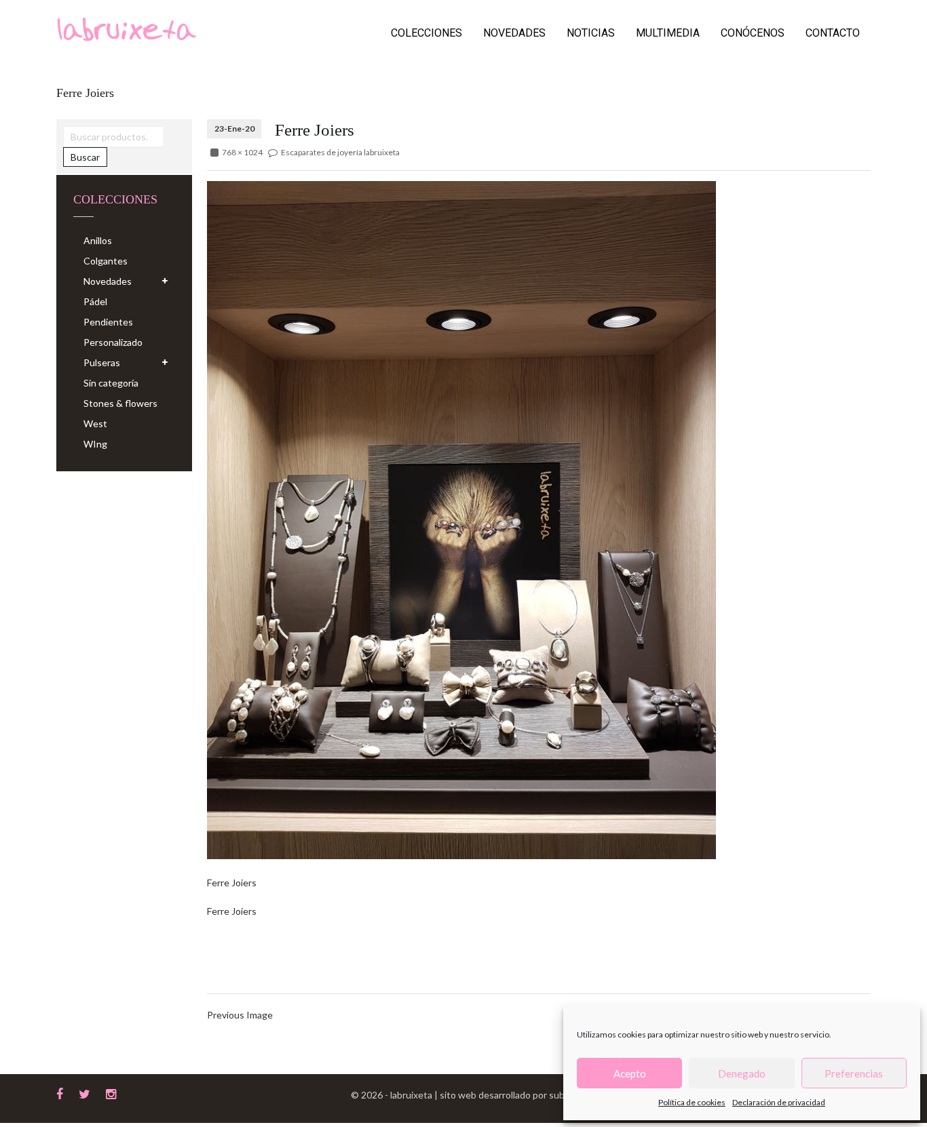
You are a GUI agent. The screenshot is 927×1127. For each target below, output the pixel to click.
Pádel (95, 301)
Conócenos (752, 32)
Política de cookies (691, 1102)
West (95, 423)
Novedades (514, 32)
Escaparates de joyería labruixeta (340, 152)
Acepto (629, 1073)
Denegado (741, 1073)
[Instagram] (111, 1092)
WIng (95, 444)
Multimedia (668, 32)
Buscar (85, 157)
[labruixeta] (126, 28)
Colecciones (426, 32)
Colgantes (105, 260)
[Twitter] (84, 1092)
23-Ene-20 (234, 128)
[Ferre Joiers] (461, 519)
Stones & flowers (120, 403)
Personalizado (113, 342)
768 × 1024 (242, 152)
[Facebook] (59, 1092)
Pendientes (108, 322)
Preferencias (854, 1073)
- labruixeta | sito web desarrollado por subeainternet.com (507, 1095)
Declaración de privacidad (778, 1102)
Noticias (591, 32)
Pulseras (101, 362)
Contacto (833, 32)
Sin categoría (110, 383)
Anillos (97, 240)
